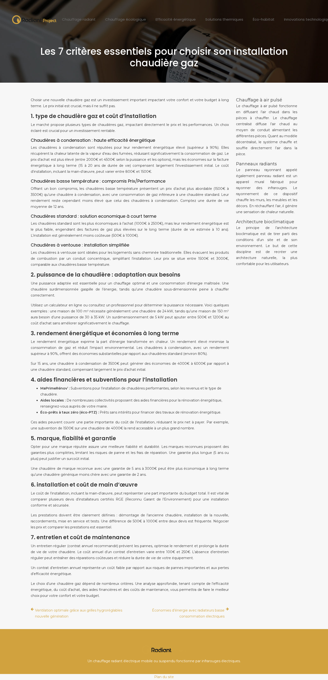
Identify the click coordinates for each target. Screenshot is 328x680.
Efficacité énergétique (176, 19)
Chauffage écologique (125, 19)
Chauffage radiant (79, 19)
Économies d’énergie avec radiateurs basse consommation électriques (188, 613)
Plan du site (164, 677)
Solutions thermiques (224, 19)
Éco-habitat (263, 19)
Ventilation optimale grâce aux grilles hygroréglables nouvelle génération (78, 613)
